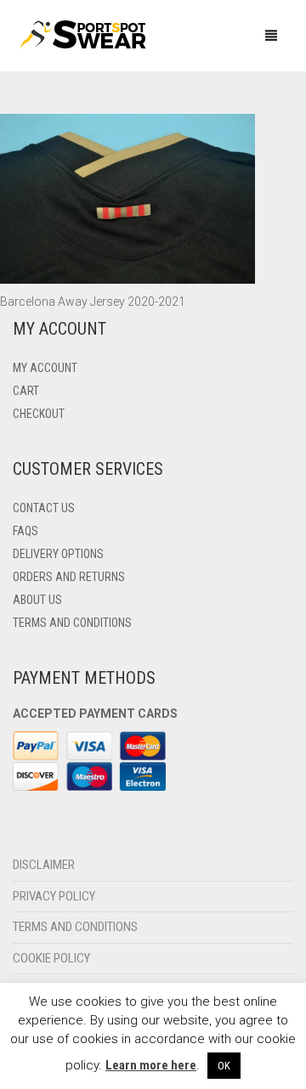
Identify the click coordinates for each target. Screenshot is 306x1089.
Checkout (39, 413)
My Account (45, 368)
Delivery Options (58, 554)
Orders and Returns (69, 577)
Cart (26, 391)
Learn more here (150, 1065)
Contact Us (44, 508)
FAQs (25, 531)
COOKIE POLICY (51, 958)
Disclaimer (44, 864)
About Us (37, 600)
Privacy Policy (54, 896)
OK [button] (224, 1065)
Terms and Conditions (72, 622)
